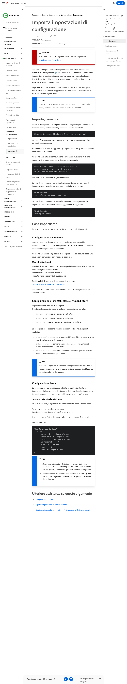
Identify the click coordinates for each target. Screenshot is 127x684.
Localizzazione (11, 127)
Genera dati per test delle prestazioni (12, 183)
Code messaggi (9, 222)
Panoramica (8, 37)
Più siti (6, 227)
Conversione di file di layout (13, 175)
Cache (6, 53)
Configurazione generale (10, 43)
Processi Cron (9, 212)
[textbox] (12, 22)
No (114, 23)
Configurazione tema (113, 66)
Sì (109, 23)
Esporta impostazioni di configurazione (51, 504)
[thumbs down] (71, 679)
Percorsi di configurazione (10, 206)
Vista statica (10, 157)
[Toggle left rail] (22, 9)
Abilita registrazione (12, 76)
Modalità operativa (12, 103)
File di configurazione (10, 200)
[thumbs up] (66, 679)
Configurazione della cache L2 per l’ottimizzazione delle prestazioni (63, 510)
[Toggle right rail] (104, 9)
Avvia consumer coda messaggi (13, 108)
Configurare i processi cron (13, 91)
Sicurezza (7, 237)
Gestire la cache (11, 80)
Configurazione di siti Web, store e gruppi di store (115, 59)
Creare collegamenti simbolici (13, 163)
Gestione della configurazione (11, 133)
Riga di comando (10, 58)
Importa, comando (111, 41)
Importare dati (13, 151)
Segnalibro (108, 31)
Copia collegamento (119, 31)
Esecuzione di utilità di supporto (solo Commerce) (13, 191)
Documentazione (39, 15)
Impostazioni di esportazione (12, 144)
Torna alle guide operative (13, 246)
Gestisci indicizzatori (13, 85)
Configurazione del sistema (112, 52)
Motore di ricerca (10, 232)
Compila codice (11, 98)
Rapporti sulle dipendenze (10, 121)
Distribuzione (9, 48)
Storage (7, 241)
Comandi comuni (12, 71)
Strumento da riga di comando (13, 64)
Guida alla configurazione (72, 15)
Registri (7, 217)
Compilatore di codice (44, 499)
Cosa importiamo (111, 46)
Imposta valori (12, 138)
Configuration (46, 40)
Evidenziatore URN (12, 115)
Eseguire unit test (12, 169)
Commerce (53, 15)
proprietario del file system (50, 60)
